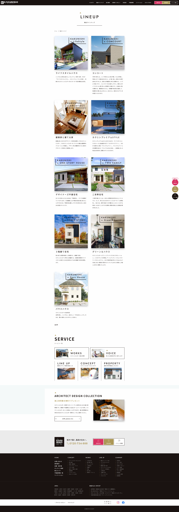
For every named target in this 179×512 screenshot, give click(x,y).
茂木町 (68, 493)
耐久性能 (71, 462)
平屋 (88, 469)
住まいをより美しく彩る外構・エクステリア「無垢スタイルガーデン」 (107, 493)
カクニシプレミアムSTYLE (106, 467)
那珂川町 (73, 495)
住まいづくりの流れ (73, 474)
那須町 (68, 495)
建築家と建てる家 (104, 465)
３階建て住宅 (103, 472)
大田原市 (60, 491)
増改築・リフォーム (91, 472)
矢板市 (64, 491)
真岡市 (55, 491)
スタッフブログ (120, 464)
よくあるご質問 (120, 474)
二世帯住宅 (89, 465)
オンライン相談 (59, 468)
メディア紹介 (119, 470)
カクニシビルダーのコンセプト (75, 460)
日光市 (76, 489)
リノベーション (59, 475)
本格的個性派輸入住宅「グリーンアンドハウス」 (102, 495)
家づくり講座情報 (120, 469)
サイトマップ (71, 502)
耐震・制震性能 (72, 464)
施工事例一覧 (89, 462)
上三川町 (60, 493)
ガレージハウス (90, 464)
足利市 (60, 489)
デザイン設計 (71, 467)
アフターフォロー (72, 472)
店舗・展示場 (58, 466)
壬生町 (80, 493)
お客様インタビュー (120, 465)
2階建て (88, 467)
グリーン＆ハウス (104, 474)
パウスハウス (103, 475)
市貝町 (76, 493)
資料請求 (57, 463)
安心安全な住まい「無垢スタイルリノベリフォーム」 (103, 491)
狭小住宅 (88, 470)
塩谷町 (59, 495)
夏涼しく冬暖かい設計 (73, 469)
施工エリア (58, 470)
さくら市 (75, 491)
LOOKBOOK (89, 460)
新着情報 (118, 472)
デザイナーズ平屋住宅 (105, 469)
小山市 (80, 489)
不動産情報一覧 (59, 473)
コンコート (103, 464)
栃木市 (64, 489)
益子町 (64, 493)
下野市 (55, 493)
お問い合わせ (58, 461)
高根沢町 (64, 495)
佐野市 (68, 489)
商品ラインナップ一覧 (105, 460)
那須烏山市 (80, 491)
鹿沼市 (72, 489)
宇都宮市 (56, 489)
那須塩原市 (69, 491)
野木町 (55, 495)
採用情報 (118, 475)
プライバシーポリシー (60, 502)
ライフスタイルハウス (105, 462)
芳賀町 (72, 493)
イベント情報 (119, 467)
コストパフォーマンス (73, 465)
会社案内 (118, 460)
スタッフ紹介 (119, 462)
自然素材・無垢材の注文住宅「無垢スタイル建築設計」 (103, 489)
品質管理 (71, 470)
